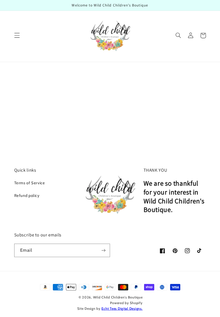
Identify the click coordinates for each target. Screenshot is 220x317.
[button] (17, 35)
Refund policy (27, 195)
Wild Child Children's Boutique (118, 297)
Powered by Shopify (126, 303)
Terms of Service (29, 183)
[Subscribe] (103, 250)
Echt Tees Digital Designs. (121, 309)
